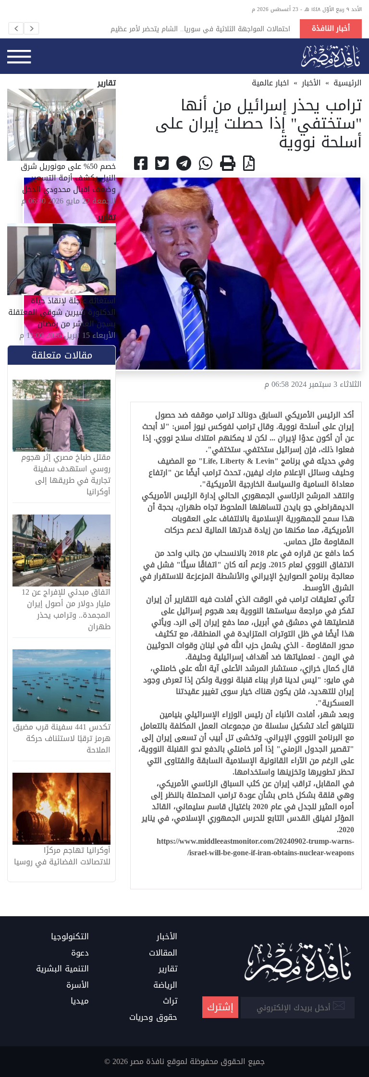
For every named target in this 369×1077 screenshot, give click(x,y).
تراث (170, 1001)
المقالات (163, 953)
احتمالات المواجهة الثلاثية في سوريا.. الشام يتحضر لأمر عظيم (200, 29)
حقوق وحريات (153, 1017)
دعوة (80, 953)
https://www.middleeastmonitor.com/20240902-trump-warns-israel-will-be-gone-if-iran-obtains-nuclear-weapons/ (255, 847)
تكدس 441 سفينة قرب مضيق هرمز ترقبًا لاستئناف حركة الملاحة (62, 738)
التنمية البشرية (62, 969)
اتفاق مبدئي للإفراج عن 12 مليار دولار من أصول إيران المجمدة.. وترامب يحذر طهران (66, 609)
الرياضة (165, 985)
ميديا (80, 1001)
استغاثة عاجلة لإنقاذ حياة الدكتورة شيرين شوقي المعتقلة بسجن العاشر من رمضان (62, 312)
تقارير (168, 969)
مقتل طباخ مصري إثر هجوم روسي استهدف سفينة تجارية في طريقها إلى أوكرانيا (66, 475)
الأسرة (77, 985)
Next (31, 28)
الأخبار (311, 82)
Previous (16, 28)
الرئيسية (347, 82)
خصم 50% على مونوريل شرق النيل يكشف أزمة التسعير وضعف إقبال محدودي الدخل (68, 178)
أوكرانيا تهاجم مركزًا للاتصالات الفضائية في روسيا (62, 856)
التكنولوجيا (70, 937)
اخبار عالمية (270, 82)
